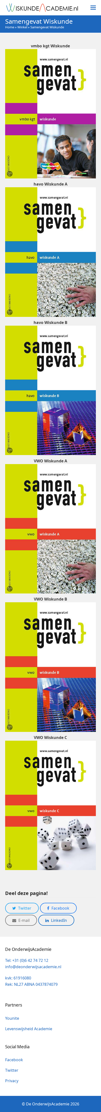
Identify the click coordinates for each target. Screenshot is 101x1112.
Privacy (11, 1080)
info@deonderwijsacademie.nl (33, 966)
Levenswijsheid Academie (28, 1028)
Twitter (11, 1070)
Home (9, 27)
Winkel (22, 27)
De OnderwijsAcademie (47, 1104)
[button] (93, 8)
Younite (12, 1018)
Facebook (14, 1059)
